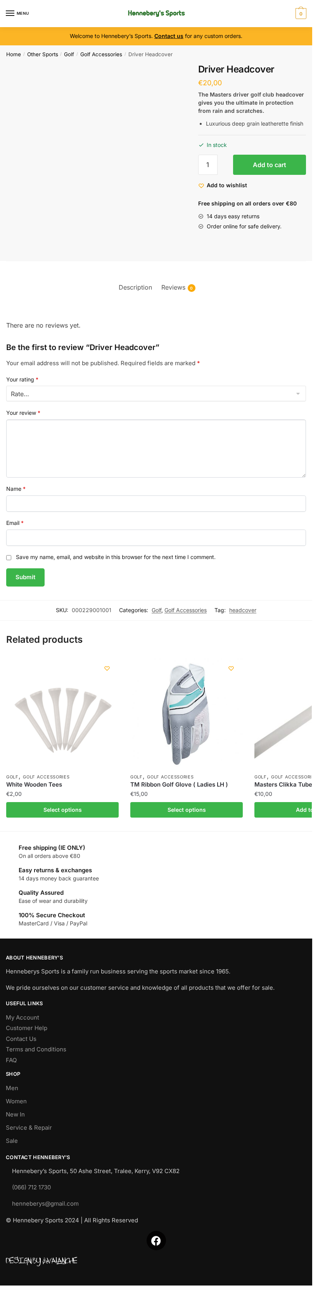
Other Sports (42, 54)
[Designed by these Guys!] (156, 1261)
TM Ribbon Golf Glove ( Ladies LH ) (179, 784)
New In (15, 1114)
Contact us (168, 36)
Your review (23, 412)
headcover (242, 610)
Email (15, 522)
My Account (22, 1017)
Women (16, 1101)
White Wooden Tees (34, 784)
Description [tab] (135, 287)
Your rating (22, 379)
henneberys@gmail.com (45, 1203)
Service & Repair (29, 1127)
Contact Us (21, 1038)
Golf (69, 54)
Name (16, 488)
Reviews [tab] (173, 287)
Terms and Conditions (36, 1049)
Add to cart (269, 165)
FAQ (11, 1060)
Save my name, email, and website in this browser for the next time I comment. (116, 557)
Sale (12, 1140)
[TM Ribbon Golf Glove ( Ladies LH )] (186, 713)
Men (12, 1088)
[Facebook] (156, 1240)
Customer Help (26, 1028)
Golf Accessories (101, 54)
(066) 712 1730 (31, 1187)
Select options (62, 809)
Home (13, 54)
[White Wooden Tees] (62, 713)
